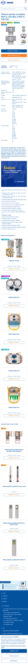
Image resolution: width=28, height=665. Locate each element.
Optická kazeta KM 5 (14, 334)
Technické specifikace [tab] (4, 66)
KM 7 (25, 199)
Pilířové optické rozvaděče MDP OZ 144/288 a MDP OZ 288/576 (14, 450)
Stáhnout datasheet (13, 51)
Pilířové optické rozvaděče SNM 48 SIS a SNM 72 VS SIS (14, 524)
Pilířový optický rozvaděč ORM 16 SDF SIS (14, 560)
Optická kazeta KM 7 (14, 407)
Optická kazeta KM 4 (14, 297)
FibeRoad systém (6, 215)
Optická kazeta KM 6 (14, 371)
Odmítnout (14, 661)
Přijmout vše (14, 651)
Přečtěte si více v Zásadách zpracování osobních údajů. (13, 646)
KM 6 (22, 199)
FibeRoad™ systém (14, 261)
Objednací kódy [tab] (14, 67)
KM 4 (17, 199)
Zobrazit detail (13, 269)
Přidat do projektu (13, 55)
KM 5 (19, 199)
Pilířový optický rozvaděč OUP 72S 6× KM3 (14, 486)
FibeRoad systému (6, 153)
